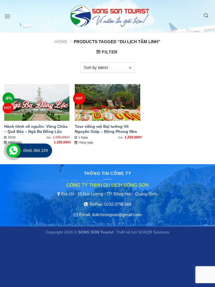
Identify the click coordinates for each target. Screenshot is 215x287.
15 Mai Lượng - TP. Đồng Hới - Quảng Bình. (117, 193)
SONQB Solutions (153, 232)
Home (61, 41)
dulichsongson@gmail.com (116, 214)
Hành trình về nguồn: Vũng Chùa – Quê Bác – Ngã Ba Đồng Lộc (35, 129)
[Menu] (7, 16)
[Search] (206, 16)
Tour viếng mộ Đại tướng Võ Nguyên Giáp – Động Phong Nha (106, 129)
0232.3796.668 (117, 204)
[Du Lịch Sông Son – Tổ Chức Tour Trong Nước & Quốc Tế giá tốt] (110, 16)
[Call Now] (13, 151)
